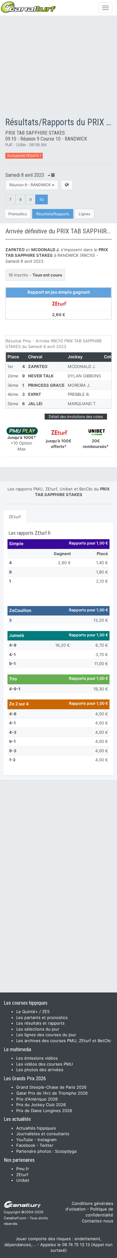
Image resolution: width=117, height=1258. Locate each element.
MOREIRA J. (79, 385)
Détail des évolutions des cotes (76, 416)
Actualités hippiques (36, 1128)
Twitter (46, 1145)
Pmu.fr (22, 1168)
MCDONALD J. (82, 366)
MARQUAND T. (82, 403)
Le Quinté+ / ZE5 (33, 1011)
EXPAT (34, 394)
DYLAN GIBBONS (84, 375)
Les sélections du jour (37, 1029)
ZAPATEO (37, 366)
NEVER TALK (41, 375)
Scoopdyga (65, 1151)
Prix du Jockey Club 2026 (41, 1104)
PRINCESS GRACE (46, 385)
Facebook (25, 1145)
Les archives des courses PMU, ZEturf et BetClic (63, 1040)
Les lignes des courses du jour (46, 1034)
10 (41, 199)
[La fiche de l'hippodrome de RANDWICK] (67, 185)
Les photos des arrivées (39, 1069)
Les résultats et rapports (40, 1023)
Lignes (84, 213)
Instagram (46, 1139)
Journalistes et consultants (42, 1133)
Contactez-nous (97, 1220)
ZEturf (15, 516)
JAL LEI (35, 403)
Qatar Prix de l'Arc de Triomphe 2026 (52, 1093)
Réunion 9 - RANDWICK (30, 184)
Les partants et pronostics (42, 1017)
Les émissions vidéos (37, 1058)
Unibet (22, 1180)
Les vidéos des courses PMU (44, 1064)
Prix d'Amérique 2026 (37, 1098)
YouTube (24, 1139)
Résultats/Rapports (52, 213)
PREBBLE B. (79, 394)
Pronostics (17, 213)
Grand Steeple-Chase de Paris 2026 (51, 1087)
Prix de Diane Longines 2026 (44, 1110)
